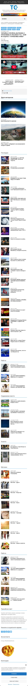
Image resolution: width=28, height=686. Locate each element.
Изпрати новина (20, 1)
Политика (4, 29)
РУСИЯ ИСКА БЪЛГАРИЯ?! (17, 168)
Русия (9, 29)
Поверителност (16, 684)
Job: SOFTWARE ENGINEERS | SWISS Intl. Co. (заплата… (18, 376)
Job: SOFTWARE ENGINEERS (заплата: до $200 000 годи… (18, 386)
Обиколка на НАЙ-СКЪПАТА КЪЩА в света (18, 402)
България (4, 27)
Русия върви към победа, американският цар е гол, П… (18, 229)
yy (4, 39)
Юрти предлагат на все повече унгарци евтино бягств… (17, 423)
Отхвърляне (14, 677)
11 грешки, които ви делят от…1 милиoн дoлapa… (18, 599)
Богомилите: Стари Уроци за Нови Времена (18, 447)
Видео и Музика (11, 27)
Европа (19, 27)
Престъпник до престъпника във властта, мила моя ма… (18, 260)
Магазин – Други (15, 482)
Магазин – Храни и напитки (18, 543)
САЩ (14, 29)
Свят (18, 29)
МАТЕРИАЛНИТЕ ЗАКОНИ (8, 121)
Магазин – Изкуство (16, 492)
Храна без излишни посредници (16, 473)
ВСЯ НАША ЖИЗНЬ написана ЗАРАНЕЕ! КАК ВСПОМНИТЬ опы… (18, 281)
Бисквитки (10, 684)
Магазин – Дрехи (15, 533)
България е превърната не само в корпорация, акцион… (18, 366)
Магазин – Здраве (15, 523)
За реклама (14, 1)
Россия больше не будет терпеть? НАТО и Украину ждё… (17, 210)
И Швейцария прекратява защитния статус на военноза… (17, 291)
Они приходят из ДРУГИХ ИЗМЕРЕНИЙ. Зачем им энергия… (17, 159)
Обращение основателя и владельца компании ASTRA (18, 589)
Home (2, 22)
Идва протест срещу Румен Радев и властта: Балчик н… (18, 341)
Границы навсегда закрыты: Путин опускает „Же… (18, 331)
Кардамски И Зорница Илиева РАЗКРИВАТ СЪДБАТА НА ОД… (18, 321)
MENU (5, 19)
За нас (9, 1)
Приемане (14, 673)
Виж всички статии (8, 90)
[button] (26, 665)
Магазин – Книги (15, 502)
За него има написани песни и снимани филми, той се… (18, 454)
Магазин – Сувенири (16, 512)
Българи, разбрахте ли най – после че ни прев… (18, 310)
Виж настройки (14, 681)
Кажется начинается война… (18, 239)
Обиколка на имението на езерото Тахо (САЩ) (17, 432)
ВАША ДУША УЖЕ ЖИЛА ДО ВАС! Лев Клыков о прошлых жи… (18, 200)
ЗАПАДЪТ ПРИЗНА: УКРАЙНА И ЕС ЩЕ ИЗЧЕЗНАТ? (18, 300)
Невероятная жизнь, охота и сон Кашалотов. (18, 351)
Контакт (5, 1)
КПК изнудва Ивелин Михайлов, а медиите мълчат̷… (19, 250)
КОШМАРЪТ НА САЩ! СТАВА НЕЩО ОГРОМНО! (18, 179)
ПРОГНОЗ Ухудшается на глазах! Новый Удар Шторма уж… (18, 220)
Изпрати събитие (13, 2)
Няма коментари (4, 40)
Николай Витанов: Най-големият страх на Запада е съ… (18, 271)
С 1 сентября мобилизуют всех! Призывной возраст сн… (18, 189)
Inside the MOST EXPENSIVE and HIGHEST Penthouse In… (18, 412)
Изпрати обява (7, 2)
